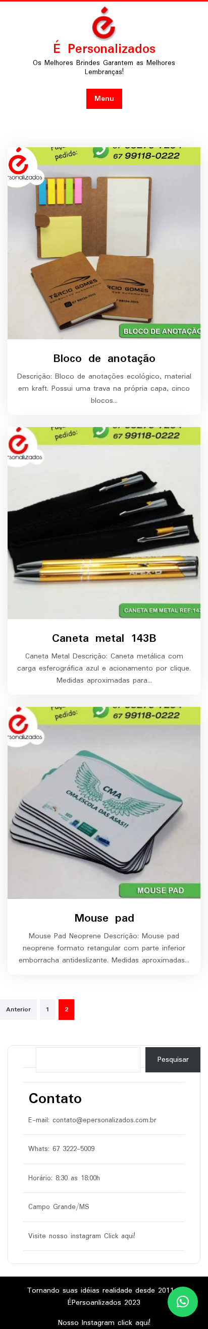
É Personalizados (104, 49)
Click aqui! (119, 1236)
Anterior (18, 1009)
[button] (183, 1302)
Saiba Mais (100, 243)
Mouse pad (104, 918)
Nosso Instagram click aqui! (104, 1323)
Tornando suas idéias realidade (81, 1291)
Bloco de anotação (104, 358)
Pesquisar (173, 1060)
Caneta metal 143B (104, 638)
